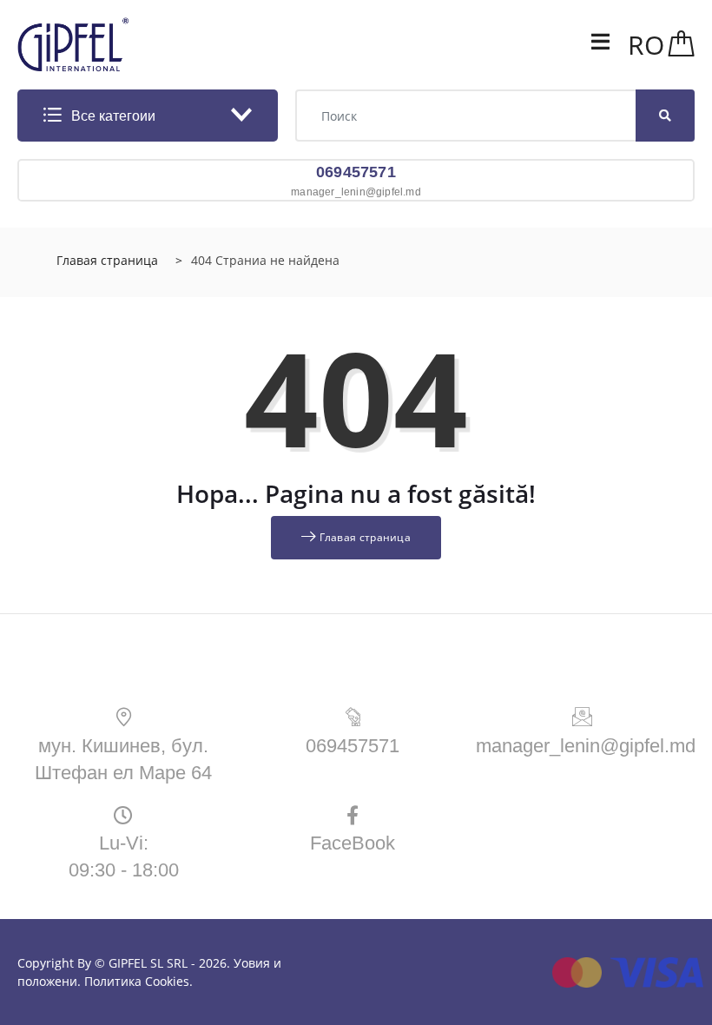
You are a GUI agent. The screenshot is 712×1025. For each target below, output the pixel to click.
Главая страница (107, 260)
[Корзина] (682, 45)
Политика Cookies (136, 981)
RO (646, 45)
